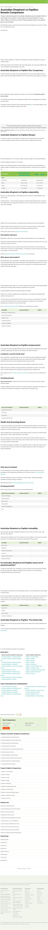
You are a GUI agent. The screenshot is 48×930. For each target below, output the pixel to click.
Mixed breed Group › (5, 851)
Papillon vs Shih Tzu (30, 673)
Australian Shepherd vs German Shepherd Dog (11, 740)
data (32, 104)
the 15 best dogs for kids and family (19, 372)
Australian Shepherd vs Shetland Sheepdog (12, 677)
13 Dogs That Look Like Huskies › (7, 811)
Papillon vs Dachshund (31, 664)
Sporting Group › (4, 854)
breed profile (4, 630)
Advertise (39, 896)
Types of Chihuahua (4, 905)
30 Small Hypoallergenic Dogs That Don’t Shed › (11, 808)
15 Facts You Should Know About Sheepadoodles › (11, 832)
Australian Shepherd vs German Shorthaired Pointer (12, 749)
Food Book (27, 907)
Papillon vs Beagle (30, 662)
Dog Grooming (27, 896)
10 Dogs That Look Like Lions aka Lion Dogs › (10, 829)
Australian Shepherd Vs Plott (32, 694)
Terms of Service (40, 903)
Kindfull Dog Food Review (17, 916)
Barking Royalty (7, 1)
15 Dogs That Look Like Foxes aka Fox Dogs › (10, 826)
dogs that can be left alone (21, 231)
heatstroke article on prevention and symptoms (17, 253)
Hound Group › (4, 845)
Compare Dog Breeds (29, 903)
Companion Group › (5, 839)
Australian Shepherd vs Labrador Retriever (12, 656)
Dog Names (27, 905)
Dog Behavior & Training (29, 894)
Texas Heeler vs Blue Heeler (6, 907)
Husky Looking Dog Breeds (5, 894)
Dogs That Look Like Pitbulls (6, 899)
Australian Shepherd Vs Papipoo (9, 686)
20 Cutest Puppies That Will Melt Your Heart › (10, 823)
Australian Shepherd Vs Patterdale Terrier (11, 688)
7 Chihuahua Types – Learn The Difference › (10, 820)
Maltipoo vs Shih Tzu (4, 909)
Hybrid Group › (4, 848)
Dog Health (27, 890)
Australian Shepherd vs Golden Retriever (11, 662)
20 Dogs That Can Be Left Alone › (7, 805)
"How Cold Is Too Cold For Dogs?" (11, 306)
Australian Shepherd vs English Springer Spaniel (12, 758)
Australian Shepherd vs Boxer (9, 669)
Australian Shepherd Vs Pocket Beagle (35, 695)
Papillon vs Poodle (30, 660)
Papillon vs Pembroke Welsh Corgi (34, 666)
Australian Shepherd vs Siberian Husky (11, 671)
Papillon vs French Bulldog (32, 656)
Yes (17, 714)
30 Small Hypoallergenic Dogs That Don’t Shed (23, 482)
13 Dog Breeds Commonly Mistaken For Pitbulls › (11, 817)
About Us (39, 890)
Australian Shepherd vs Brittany (9, 679)
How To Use (39, 894)
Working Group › (4, 860)
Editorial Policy (39, 892)
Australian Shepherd (24, 173)
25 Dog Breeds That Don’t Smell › (7, 814)
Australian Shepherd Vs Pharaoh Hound (35, 690)
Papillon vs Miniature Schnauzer (33, 671)
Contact (38, 898)
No (20, 714)
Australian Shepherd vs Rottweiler (10, 664)
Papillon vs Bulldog (30, 658)
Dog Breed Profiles (28, 898)
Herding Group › (4, 842)
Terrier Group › (4, 857)
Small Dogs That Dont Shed (6, 903)
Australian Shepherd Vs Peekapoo (10, 690)
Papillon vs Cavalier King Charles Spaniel (35, 669)
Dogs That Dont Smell (4, 901)
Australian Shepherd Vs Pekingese (10, 692)
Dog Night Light (15, 914)
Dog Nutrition (27, 892)
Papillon (36, 174)
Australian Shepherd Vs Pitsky (33, 692)
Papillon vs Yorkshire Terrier (32, 668)
